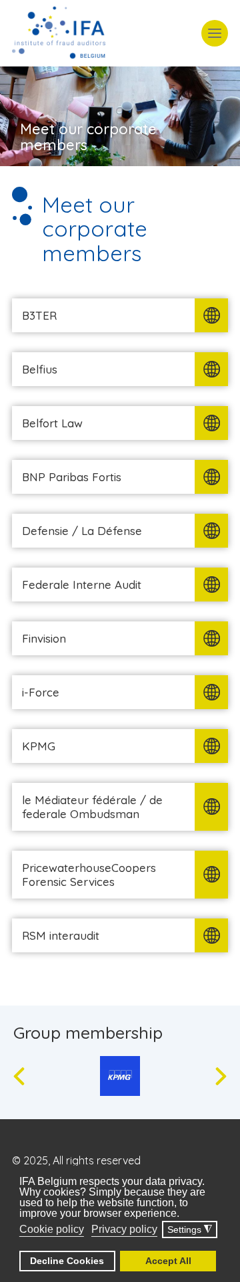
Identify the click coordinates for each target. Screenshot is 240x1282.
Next (221, 1076)
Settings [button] (189, 1229)
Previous (19, 1076)
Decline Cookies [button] (67, 1260)
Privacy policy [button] (124, 1229)
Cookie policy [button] (51, 1229)
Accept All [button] (168, 1260)
